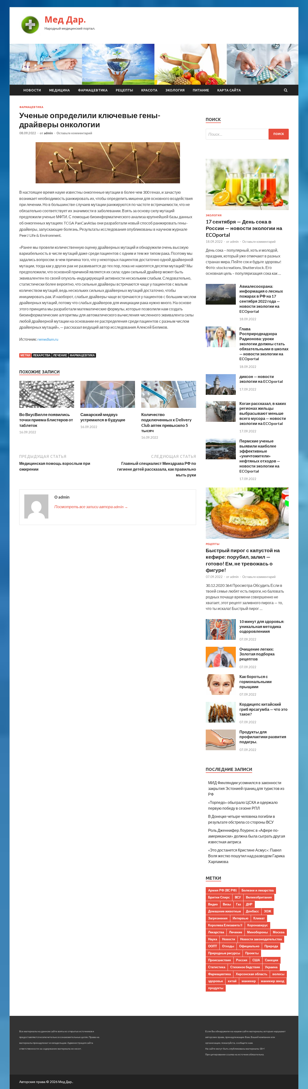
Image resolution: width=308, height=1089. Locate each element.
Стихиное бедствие (245, 967)
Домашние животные (224, 911)
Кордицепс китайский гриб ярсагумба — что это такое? (263, 709)
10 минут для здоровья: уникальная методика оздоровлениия (261, 626)
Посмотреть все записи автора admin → (91, 506)
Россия (241, 960)
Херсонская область (251, 974)
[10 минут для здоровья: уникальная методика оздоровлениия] (221, 638)
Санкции (271, 960)
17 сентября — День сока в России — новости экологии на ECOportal (244, 228)
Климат (259, 918)
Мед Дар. (65, 19)
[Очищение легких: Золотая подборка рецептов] (221, 666)
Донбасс (252, 911)
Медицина (59, 90)
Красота (149, 90)
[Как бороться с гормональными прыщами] (221, 693)
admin (48, 133)
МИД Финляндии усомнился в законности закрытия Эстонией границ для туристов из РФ (246, 788)
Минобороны (257, 932)
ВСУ (238, 897)
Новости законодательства (261, 939)
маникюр (249, 981)
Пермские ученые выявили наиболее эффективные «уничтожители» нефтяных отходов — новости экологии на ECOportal (259, 456)
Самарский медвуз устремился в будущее (102, 417)
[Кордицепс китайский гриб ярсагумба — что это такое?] (221, 721)
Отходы (228, 946)
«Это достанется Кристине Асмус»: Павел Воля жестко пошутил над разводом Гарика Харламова (246, 856)
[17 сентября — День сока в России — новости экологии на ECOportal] (247, 211)
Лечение (60, 355)
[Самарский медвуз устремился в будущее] (107, 409)
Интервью (240, 918)
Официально (249, 946)
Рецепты (124, 90)
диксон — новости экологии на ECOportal (261, 379)
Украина (271, 967)
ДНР (249, 904)
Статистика (216, 967)
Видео (213, 904)
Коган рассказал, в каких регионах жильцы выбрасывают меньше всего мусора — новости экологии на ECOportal (262, 413)
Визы (227, 904)
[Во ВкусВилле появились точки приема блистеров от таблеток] (46, 409)
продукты (215, 988)
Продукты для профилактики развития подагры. (262, 737)
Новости (32, 90)
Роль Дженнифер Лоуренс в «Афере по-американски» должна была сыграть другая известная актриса (246, 836)
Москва (278, 932)
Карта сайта (229, 90)
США (256, 960)
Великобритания (259, 897)
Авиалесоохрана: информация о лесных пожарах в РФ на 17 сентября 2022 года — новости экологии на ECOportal (261, 299)
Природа (271, 946)
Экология (175, 90)
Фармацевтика (93, 90)
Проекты (252, 953)
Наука (212, 939)
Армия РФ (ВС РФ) (222, 890)
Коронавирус (257, 925)
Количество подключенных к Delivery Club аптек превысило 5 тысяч (166, 422)
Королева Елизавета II (225, 925)
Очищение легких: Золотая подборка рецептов (257, 654)
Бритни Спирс (219, 897)
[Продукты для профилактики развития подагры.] (221, 748)
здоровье (215, 981)
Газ (238, 904)
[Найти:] (247, 134)
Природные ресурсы (224, 953)
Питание (201, 90)
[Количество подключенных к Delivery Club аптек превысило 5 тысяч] (168, 409)
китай (232, 981)
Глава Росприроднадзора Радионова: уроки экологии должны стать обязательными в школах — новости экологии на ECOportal (264, 344)
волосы (278, 974)
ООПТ (212, 946)
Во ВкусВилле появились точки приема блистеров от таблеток (46, 420)
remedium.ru (48, 339)
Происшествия (219, 960)
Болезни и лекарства (258, 890)
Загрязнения (218, 918)
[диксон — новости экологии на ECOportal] (221, 393)
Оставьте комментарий (74, 133)
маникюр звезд (272, 981)
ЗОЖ (267, 911)
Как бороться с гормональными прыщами (255, 681)
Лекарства (42, 355)
